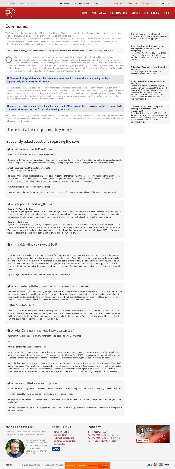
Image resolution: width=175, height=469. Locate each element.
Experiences (151, 13)
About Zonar (99, 13)
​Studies (136, 13)
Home (84, 13)
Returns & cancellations (64, 438)
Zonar (9, 465)
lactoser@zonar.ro (100, 432)
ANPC (56, 448)
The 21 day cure (118, 13)
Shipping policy (60, 435)
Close (102, 465)
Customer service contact (65, 441)
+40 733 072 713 (105, 435)
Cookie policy (59, 444)
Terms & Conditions (62, 432)
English (147, 3)
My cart (134, 3)
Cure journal (64, 3)
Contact (95, 3)
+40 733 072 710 (106, 438)
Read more (92, 466)
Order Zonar (83, 3)
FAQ (74, 3)
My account (120, 3)
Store (166, 13)
